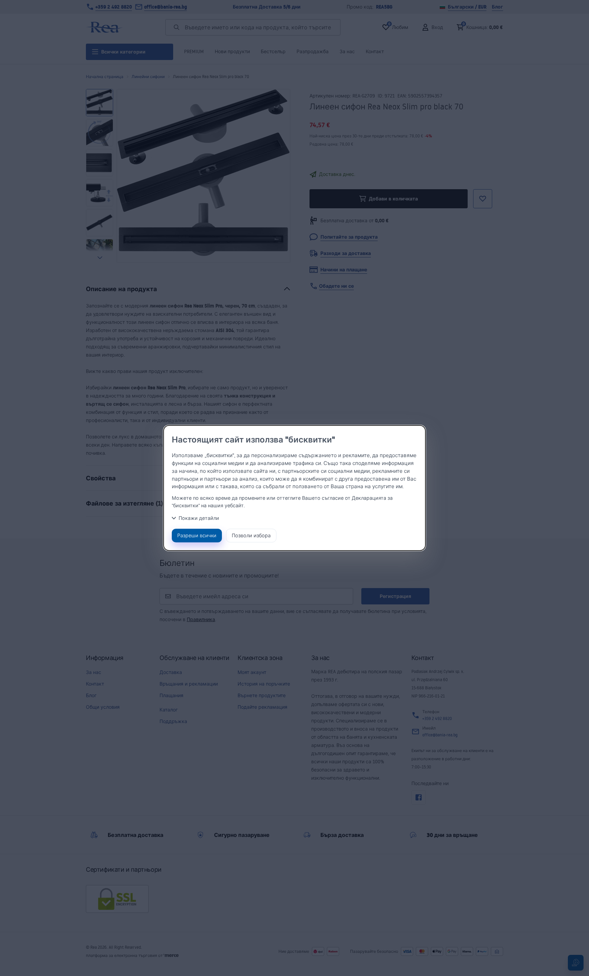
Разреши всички (196, 535)
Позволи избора (251, 535)
